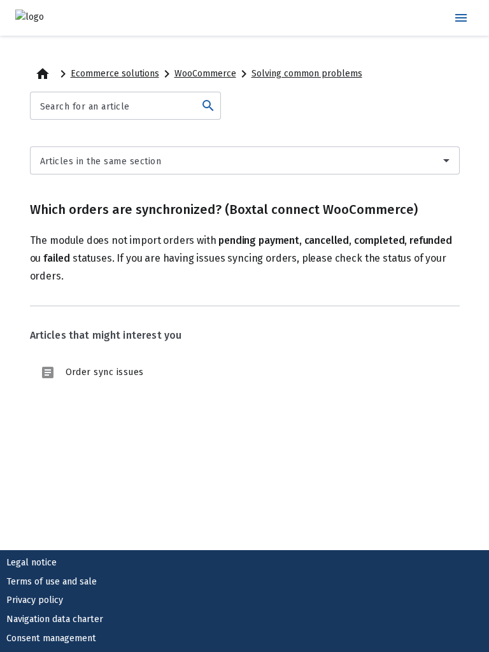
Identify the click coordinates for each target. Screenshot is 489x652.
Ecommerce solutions (115, 73)
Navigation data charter (54, 619)
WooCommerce (205, 73)
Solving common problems (307, 73)
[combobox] (245, 160)
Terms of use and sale (51, 581)
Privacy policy (34, 600)
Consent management (51, 638)
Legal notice (31, 562)
